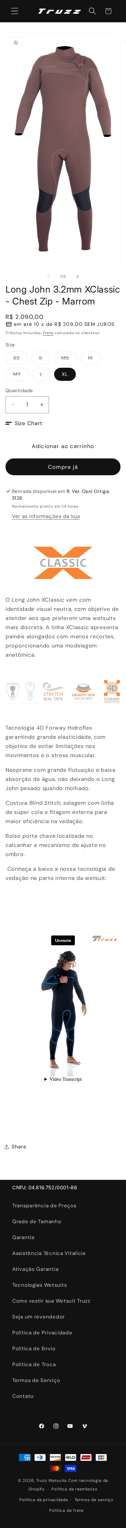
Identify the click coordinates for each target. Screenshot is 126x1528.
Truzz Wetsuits (51, 1480)
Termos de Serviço (36, 1380)
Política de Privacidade (42, 1332)
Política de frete (66, 1510)
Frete (48, 332)
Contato (23, 1396)
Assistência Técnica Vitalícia (49, 1253)
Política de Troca (34, 1364)
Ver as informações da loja (46, 516)
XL (65, 374)
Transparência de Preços (44, 1205)
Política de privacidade (43, 1499)
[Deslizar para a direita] (77, 276)
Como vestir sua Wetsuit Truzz (51, 1300)
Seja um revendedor (38, 1316)
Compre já (63, 467)
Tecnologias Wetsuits (39, 1285)
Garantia (23, 1237)
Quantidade (19, 391)
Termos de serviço (94, 1499)
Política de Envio (33, 1348)
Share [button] (19, 1146)
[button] (15, 11)
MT (20, 375)
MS (69, 359)
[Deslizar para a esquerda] (48, 276)
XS (20, 359)
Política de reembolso (74, 1489)
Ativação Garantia (35, 1269)
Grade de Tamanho (36, 1221)
